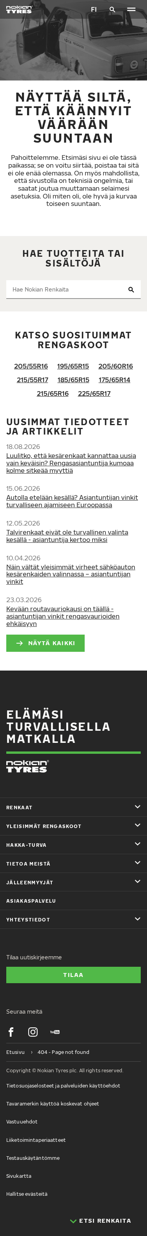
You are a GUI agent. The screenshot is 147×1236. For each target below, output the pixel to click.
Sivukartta (18, 1176)
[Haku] (112, 9)
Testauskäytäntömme (33, 1158)
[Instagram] (33, 1032)
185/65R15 (73, 380)
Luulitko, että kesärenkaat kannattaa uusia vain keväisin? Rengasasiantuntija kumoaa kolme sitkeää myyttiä (71, 463)
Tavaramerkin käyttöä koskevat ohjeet (52, 1104)
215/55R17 (32, 380)
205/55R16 (31, 366)
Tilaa (73, 974)
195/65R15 (73, 366)
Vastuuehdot (22, 1122)
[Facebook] (11, 1032)
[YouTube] (55, 1032)
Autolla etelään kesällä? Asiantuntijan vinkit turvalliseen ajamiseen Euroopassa (72, 501)
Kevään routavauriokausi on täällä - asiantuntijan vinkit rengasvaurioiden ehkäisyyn (63, 616)
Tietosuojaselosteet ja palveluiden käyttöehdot (63, 1086)
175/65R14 (115, 380)
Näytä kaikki (51, 642)
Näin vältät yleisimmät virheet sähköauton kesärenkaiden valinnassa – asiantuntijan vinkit (70, 574)
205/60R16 (115, 366)
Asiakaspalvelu (31, 901)
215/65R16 (53, 393)
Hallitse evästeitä (26, 1194)
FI (94, 9)
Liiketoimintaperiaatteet (36, 1140)
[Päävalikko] (131, 9)
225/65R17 (94, 393)
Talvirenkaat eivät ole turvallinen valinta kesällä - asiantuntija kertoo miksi (67, 536)
